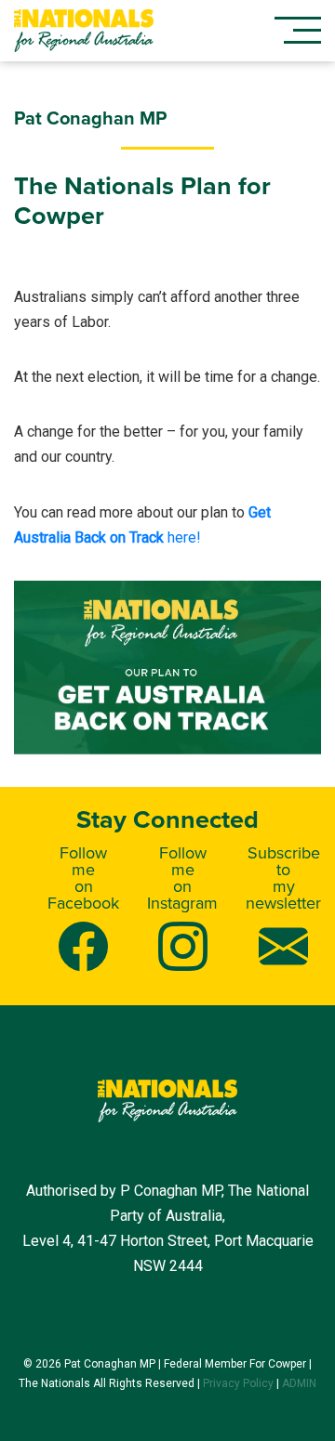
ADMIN (299, 1383)
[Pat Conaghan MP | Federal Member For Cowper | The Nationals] (84, 30)
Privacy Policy (238, 1383)
